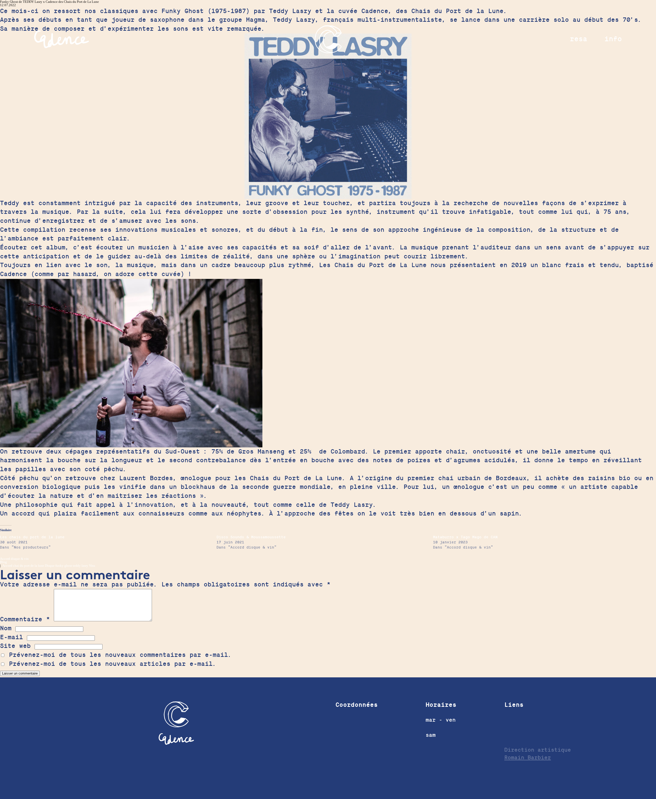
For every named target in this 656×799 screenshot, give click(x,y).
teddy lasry (80, 565)
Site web (15, 646)
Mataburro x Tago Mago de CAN (465, 537)
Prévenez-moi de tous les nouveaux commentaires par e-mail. (120, 655)
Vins (92, 565)
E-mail (11, 637)
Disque (50, 565)
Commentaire (25, 619)
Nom (6, 628)
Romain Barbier (527, 757)
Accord (7, 565)
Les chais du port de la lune (32, 537)
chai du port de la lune (28, 565)
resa (578, 39)
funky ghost (63, 565)
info (613, 39)
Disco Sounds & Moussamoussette (251, 537)
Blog (3, 562)
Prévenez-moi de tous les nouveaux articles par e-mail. (113, 664)
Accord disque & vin (14, 559)
